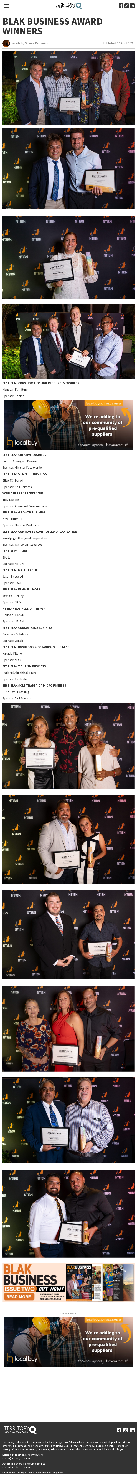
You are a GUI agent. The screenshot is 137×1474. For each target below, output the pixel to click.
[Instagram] (126, 5)
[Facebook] (121, 5)
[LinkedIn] (132, 5)
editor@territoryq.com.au (16, 1458)
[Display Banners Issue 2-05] (68, 1282)
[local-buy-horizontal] (68, 425)
